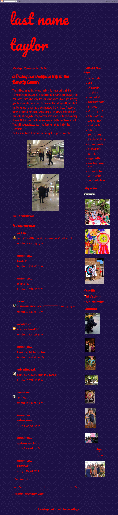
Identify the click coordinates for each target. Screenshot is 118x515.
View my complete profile (94, 302)
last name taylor (39, 31)
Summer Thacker (95, 171)
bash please (93, 92)
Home (46, 487)
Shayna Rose (22, 324)
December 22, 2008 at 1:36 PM (30, 403)
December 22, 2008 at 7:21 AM (30, 380)
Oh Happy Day (93, 88)
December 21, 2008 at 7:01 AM (30, 266)
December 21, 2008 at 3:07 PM (30, 289)
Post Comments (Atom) (34, 494)
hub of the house (93, 296)
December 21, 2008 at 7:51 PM (30, 312)
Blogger (76, 509)
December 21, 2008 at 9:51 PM (30, 334)
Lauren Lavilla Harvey (96, 180)
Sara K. (19, 233)
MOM (90, 83)
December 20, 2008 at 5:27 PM (30, 243)
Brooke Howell (93, 107)
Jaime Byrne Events (96, 102)
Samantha (92, 154)
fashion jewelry (23, 466)
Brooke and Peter (24, 369)
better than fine (94, 135)
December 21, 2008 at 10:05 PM (30, 357)
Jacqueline (21, 392)
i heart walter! (94, 97)
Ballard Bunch (93, 130)
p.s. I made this (94, 149)
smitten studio (94, 78)
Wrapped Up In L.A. (96, 111)
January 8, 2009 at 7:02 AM (28, 471)
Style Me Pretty (94, 121)
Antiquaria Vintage (96, 116)
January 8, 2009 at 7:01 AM (28, 448)
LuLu (18, 301)
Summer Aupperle (95, 144)
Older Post (74, 487)
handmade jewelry (24, 420)
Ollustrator (57, 509)
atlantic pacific (94, 125)
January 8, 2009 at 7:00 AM (28, 425)
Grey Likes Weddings (96, 139)
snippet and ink (94, 158)
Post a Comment (21, 479)
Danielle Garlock (94, 176)
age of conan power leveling (28, 443)
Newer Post (17, 487)
